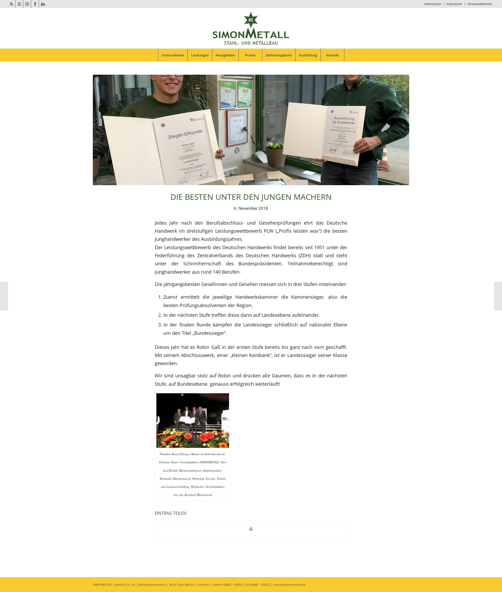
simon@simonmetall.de (289, 585)
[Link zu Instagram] (27, 4)
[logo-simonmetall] (251, 28)
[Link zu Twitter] (19, 4)
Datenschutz (432, 4)
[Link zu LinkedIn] (43, 4)
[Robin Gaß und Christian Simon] (251, 130)
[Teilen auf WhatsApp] (251, 529)
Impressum (454, 4)
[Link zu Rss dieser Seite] (11, 4)
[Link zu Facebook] (35, 4)
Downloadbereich (480, 4)
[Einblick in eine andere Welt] (4, 296)
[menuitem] (433, 4)
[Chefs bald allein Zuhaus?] (498, 296)
